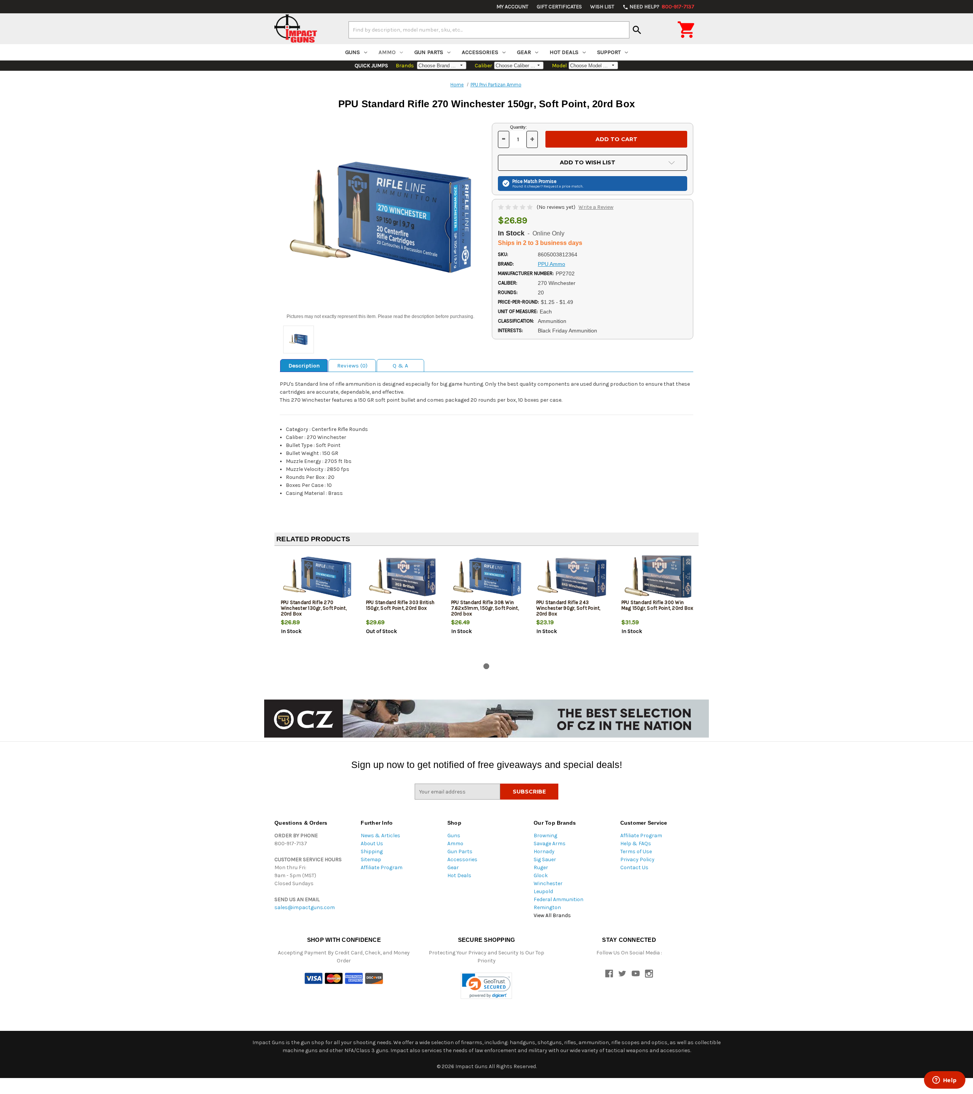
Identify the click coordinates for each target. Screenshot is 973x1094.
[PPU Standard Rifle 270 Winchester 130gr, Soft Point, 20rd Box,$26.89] (317, 577)
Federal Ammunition (558, 899)
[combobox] (489, 29)
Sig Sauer (545, 859)
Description (304, 365)
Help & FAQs (635, 843)
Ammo (387, 52)
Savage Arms (550, 843)
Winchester (548, 883)
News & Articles (380, 835)
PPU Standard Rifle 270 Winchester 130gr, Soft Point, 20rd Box (314, 608)
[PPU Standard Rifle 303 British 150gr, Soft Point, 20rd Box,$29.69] (402, 577)
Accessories (480, 52)
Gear (524, 52)
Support (609, 52)
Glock (541, 875)
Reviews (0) (352, 365)
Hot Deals (564, 52)
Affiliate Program (382, 867)
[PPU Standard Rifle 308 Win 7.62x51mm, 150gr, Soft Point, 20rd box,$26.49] (487, 577)
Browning (545, 835)
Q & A (400, 365)
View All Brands (552, 915)
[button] (486, 986)
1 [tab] (486, 666)
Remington (547, 907)
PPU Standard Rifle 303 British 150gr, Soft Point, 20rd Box (400, 605)
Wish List (602, 6)
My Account (512, 6)
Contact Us (634, 867)
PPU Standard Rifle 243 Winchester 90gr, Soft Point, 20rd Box (568, 608)
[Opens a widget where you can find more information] (944, 1080)
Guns (352, 52)
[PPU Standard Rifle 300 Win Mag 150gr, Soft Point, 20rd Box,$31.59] (658, 577)
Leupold (543, 891)
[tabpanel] (317, 606)
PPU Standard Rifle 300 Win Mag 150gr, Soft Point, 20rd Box (657, 605)
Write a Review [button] (595, 207)
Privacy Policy (637, 859)
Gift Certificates (559, 6)
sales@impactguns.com (304, 907)
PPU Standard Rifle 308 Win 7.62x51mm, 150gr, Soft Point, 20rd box (485, 608)
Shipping (372, 851)
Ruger (541, 867)
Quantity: (518, 127)
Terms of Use (636, 851)
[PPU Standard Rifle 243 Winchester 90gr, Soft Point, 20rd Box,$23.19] (573, 577)
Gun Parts (428, 52)
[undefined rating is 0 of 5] (516, 207)
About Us (372, 843)
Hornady (544, 851)
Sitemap (371, 859)
